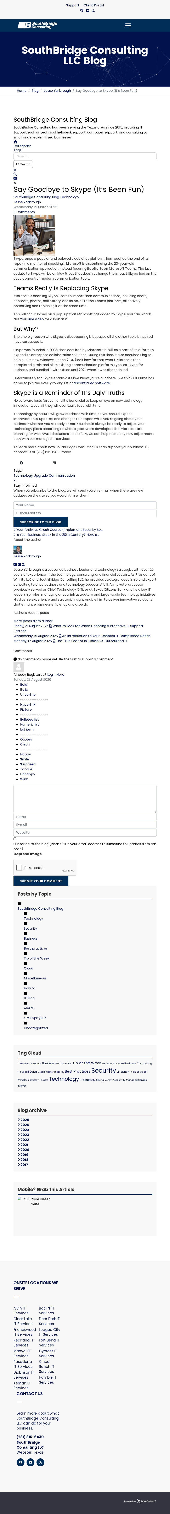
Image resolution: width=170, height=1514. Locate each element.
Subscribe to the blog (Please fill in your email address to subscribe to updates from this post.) (85, 846)
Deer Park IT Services (49, 1321)
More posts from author (33, 621)
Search (24, 164)
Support (72, 5)
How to (29, 988)
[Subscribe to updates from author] (15, 564)
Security (30, 928)
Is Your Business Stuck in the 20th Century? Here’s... (57, 534)
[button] (85, 174)
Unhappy (27, 774)
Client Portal (94, 5)
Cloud (28, 968)
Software (118, 1063)
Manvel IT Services (21, 1354)
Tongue (26, 769)
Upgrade (41, 475)
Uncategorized (36, 1028)
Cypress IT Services (48, 1354)
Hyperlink (27, 704)
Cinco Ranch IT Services (46, 1366)
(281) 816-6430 (30, 1436)
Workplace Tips (63, 1063)
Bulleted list (29, 719)
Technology (69, 197)
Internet (22, 1085)
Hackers (44, 1080)
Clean (25, 744)
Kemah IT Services (21, 1386)
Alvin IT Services (20, 1311)
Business (31, 938)
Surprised (27, 764)
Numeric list (29, 724)
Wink (24, 779)
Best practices (36, 948)
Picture (26, 709)
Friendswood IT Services (24, 1332)
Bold (23, 684)
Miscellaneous (35, 978)
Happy (25, 754)
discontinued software (92, 383)
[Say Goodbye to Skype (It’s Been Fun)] (85, 235)
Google (41, 1071)
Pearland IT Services (23, 1343)
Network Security (55, 1071)
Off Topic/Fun (35, 1018)
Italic (24, 689)
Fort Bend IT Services (49, 1343)
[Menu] (128, 25)
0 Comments (24, 212)
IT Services (23, 1063)
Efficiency (123, 1071)
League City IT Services (49, 1332)
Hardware (107, 1063)
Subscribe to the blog (41, 522)
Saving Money (104, 1080)
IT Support (23, 1071)
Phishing (134, 1071)
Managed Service (136, 1080)
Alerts (29, 1008)
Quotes (26, 739)
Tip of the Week (37, 958)
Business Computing (138, 1063)
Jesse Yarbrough (27, 202)
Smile (24, 759)
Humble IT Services (48, 1380)
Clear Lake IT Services (22, 1321)
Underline (28, 694)
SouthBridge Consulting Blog (36, 197)
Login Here (55, 674)
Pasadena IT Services (22, 1364)
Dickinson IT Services (23, 1375)
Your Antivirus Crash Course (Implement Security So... (59, 529)
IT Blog (29, 998)
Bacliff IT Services (46, 1311)
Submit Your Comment (41, 881)
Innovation (35, 1063)
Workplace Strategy (28, 1080)
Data (33, 1072)
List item (27, 729)
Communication (62, 475)
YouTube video (32, 319)
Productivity (87, 1080)
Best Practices (77, 1071)
